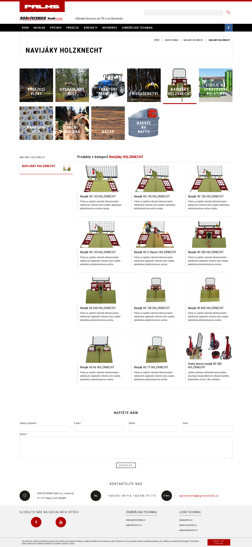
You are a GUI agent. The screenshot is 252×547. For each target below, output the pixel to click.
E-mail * (77, 423)
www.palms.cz (185, 520)
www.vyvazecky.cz (188, 525)
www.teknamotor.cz (188, 530)
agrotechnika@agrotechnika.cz (199, 495)
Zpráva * (23, 434)
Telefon (131, 423)
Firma (185, 423)
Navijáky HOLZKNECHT (193, 40)
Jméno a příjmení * (28, 423)
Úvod (156, 40)
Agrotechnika (171, 40)
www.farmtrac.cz (134, 525)
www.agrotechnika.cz (136, 520)
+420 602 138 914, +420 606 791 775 (132, 495)
